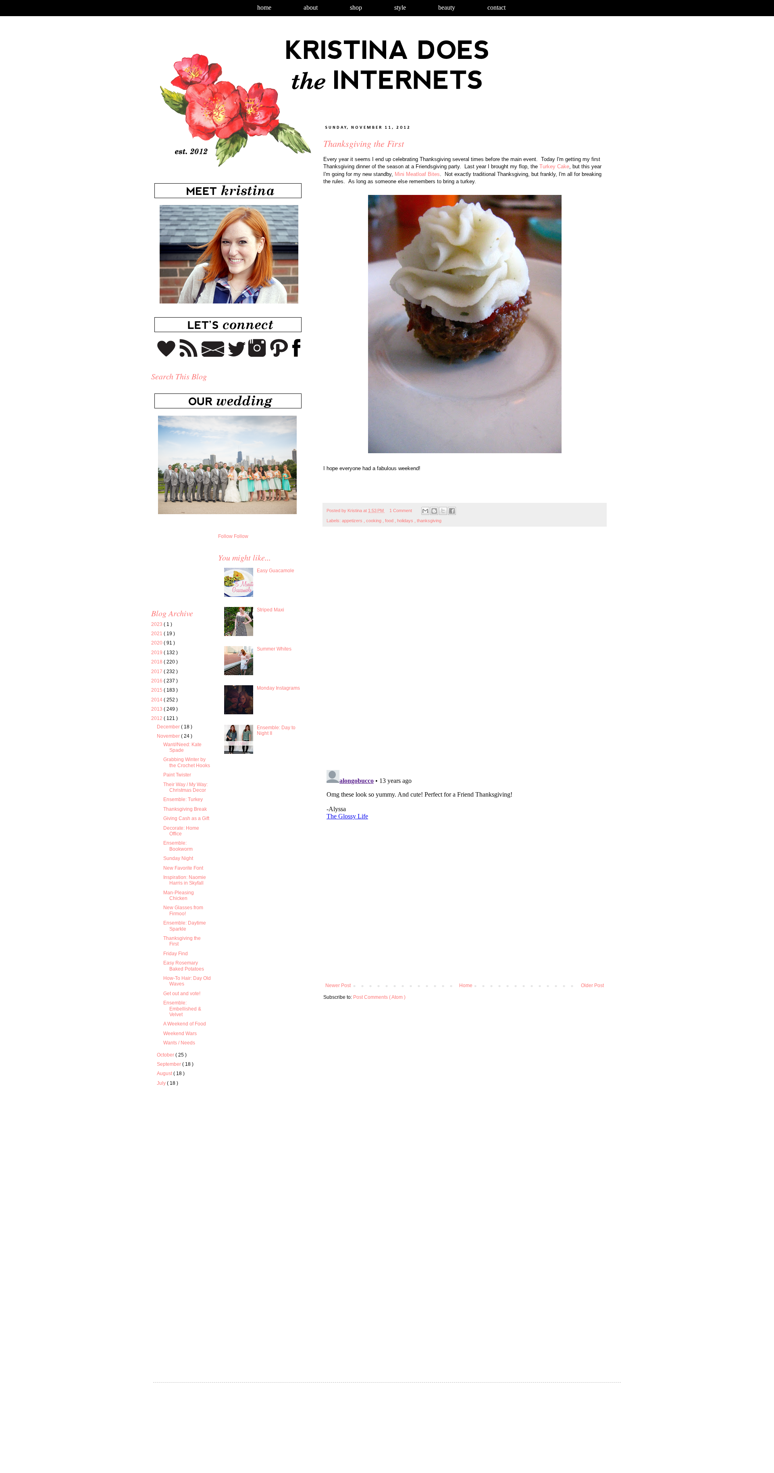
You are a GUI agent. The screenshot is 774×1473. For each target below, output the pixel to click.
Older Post (592, 985)
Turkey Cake (554, 166)
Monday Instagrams (278, 688)
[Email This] (425, 511)
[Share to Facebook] (452, 511)
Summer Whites (274, 649)
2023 (157, 624)
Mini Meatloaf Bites (417, 174)
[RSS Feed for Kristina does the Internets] (188, 355)
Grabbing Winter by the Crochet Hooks (186, 762)
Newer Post (338, 985)
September (169, 1064)
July (162, 1083)
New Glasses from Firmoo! (183, 910)
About (311, 7)
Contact (496, 7)
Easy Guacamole (275, 570)
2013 (157, 709)
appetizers (353, 520)
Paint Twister (177, 775)
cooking (374, 520)
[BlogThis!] (434, 511)
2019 (157, 652)
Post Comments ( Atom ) (379, 997)
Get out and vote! (181, 993)
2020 (157, 643)
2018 (157, 662)
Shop (356, 7)
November (169, 736)
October (166, 1055)
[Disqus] (464, 652)
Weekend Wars (180, 1033)
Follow (225, 536)
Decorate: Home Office (181, 831)
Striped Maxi (270, 610)
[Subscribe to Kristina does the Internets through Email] (213, 355)
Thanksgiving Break (185, 809)
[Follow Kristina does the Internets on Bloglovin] (166, 355)
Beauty (446, 7)
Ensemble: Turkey (183, 799)
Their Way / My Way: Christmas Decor (185, 787)
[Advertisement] (219, 1170)
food (390, 520)
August (165, 1073)
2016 (157, 681)
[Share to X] (443, 511)
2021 (157, 633)
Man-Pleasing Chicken (178, 895)
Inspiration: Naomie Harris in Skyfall (184, 880)
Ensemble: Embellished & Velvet (182, 1008)
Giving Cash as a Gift (186, 818)
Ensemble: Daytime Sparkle (184, 925)
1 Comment (400, 510)
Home (264, 7)
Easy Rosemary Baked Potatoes (183, 965)
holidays (405, 520)
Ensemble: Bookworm (178, 846)
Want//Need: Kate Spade (182, 747)
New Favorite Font (183, 868)
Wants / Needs (179, 1043)
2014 (157, 700)
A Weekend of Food (184, 1024)
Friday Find (175, 953)
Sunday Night (178, 858)
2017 (157, 671)
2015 (157, 690)
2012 (157, 718)
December (169, 727)
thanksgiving (429, 520)
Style (400, 7)
